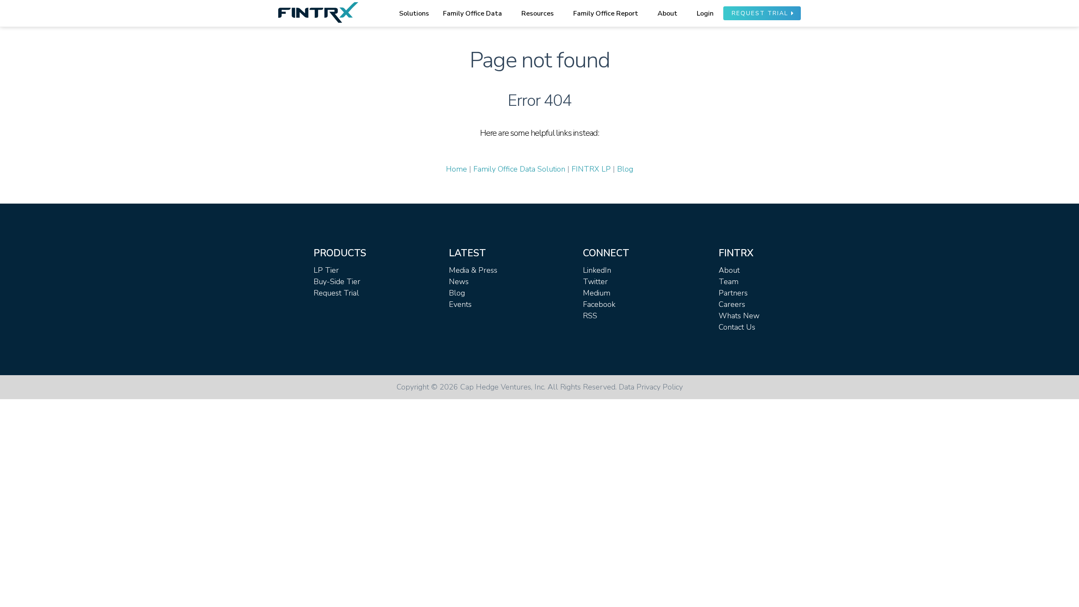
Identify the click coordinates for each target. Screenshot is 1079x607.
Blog (625, 169)
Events (460, 304)
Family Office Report (605, 13)
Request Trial (336, 293)
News (459, 282)
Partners (733, 293)
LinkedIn (597, 270)
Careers (732, 304)
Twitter (595, 282)
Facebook (599, 304)
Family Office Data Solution (519, 169)
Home (456, 169)
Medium (596, 293)
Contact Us (737, 327)
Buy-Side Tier (337, 282)
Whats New (739, 316)
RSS (590, 316)
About (729, 270)
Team (728, 282)
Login (705, 13)
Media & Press (473, 270)
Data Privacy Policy (651, 387)
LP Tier (326, 270)
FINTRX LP (591, 169)
